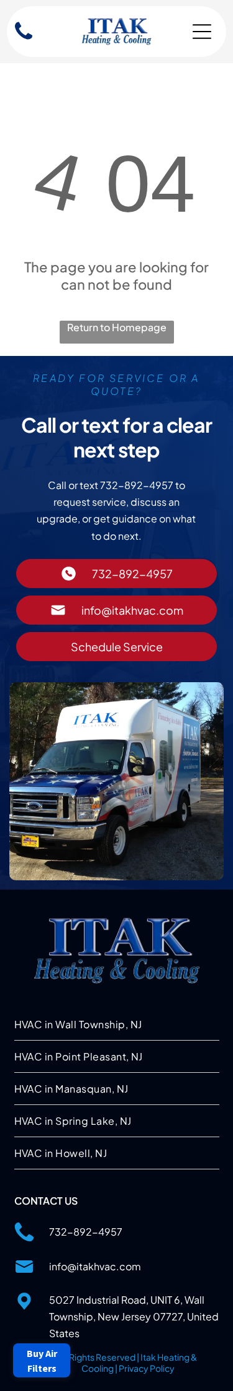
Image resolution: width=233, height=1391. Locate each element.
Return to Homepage (117, 327)
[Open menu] (202, 31)
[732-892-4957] (23, 39)
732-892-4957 (85, 1231)
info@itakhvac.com (95, 1266)
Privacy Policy (147, 1368)
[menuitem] (116, 1024)
